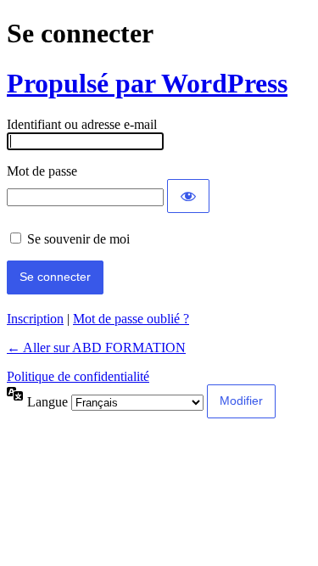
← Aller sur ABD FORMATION (96, 347)
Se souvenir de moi (78, 239)
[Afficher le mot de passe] (188, 196)
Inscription (35, 318)
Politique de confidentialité (78, 376)
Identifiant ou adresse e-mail (82, 124)
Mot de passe (42, 171)
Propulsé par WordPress (147, 83)
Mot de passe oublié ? (131, 318)
